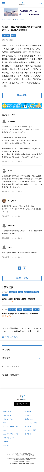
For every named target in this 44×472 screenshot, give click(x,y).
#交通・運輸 (34, 292)
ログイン (39, 3)
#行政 (13, 36)
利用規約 (28, 426)
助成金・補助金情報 (11, 375)
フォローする (24, 404)
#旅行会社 (6, 36)
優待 (4, 430)
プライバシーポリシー (33, 423)
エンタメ (6, 445)
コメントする (22, 278)
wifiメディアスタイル (10, 434)
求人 (4, 423)
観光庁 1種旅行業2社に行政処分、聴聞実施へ (19, 299)
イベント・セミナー (11, 366)
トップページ (6, 19)
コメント (9, 301)
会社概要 (28, 412)
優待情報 (6, 358)
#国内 (26, 292)
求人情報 (6, 350)
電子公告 (28, 434)
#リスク (5, 295)
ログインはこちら (10, 337)
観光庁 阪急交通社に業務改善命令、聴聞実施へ (20, 314)
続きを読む (22, 95)
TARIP (5, 441)
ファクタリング (8, 438)
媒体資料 (28, 415)
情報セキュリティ (31, 419)
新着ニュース (19, 19)
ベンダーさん (8, 419)
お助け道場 (7, 415)
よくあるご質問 (30, 430)
